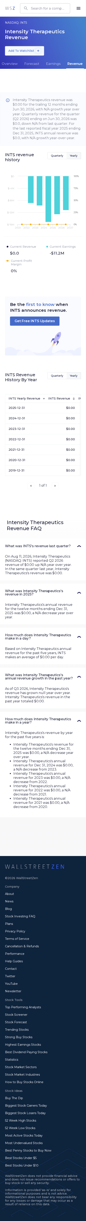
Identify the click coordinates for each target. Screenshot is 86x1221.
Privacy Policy (15, 931)
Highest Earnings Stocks (23, 1045)
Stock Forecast (16, 1022)
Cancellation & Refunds (22, 946)
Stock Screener (16, 1015)
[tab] (32, 64)
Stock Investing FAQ (20, 916)
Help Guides (14, 961)
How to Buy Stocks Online (24, 1082)
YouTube (11, 984)
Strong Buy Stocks (18, 1037)
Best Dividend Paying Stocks (26, 1052)
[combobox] (45, 8)
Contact (11, 969)
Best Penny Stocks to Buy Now (28, 1150)
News (9, 901)
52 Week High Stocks (20, 1120)
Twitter (10, 976)
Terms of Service (17, 939)
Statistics (11, 1059)
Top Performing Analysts (23, 1007)
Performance (14, 954)
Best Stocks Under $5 (21, 1158)
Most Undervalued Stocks (24, 1143)
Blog (8, 909)
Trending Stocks (17, 1030)
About (9, 894)
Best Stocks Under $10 (21, 1165)
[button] (43, 546)
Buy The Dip (14, 1098)
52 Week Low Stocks (20, 1128)
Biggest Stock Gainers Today (26, 1105)
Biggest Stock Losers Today (25, 1113)
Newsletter (13, 991)
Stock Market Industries (22, 1074)
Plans (9, 924)
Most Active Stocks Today (24, 1135)
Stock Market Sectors (21, 1067)
